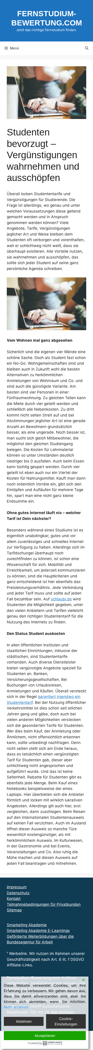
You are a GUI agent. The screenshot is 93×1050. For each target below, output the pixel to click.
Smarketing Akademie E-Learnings (38, 930)
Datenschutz (18, 893)
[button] (87, 48)
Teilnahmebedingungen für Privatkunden (44, 904)
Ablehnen (24, 1021)
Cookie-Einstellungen (66, 1021)
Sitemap (14, 910)
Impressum (17, 887)
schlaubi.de (61, 599)
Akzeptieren (45, 1035)
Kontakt (14, 898)
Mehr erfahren (16, 1007)
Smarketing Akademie (27, 925)
